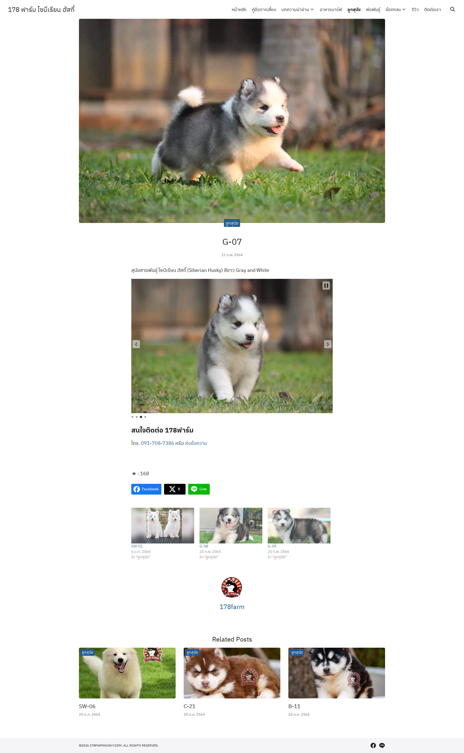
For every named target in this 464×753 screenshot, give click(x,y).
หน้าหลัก (239, 9)
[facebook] (373, 745)
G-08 (204, 546)
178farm (232, 606)
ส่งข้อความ (196, 443)
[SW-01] (162, 526)
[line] (382, 745)
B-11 (294, 706)
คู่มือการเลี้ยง (264, 9)
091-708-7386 (157, 443)
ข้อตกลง (393, 9)
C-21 (189, 706)
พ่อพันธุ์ (373, 9)
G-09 (272, 546)
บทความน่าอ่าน (295, 9)
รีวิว (415, 9)
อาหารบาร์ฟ (331, 9)
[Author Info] (232, 596)
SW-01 (137, 546)
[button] (136, 344)
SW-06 (87, 706)
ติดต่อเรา (432, 9)
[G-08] (231, 526)
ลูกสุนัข (354, 9)
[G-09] (299, 526)
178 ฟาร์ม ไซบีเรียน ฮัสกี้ (41, 9)
